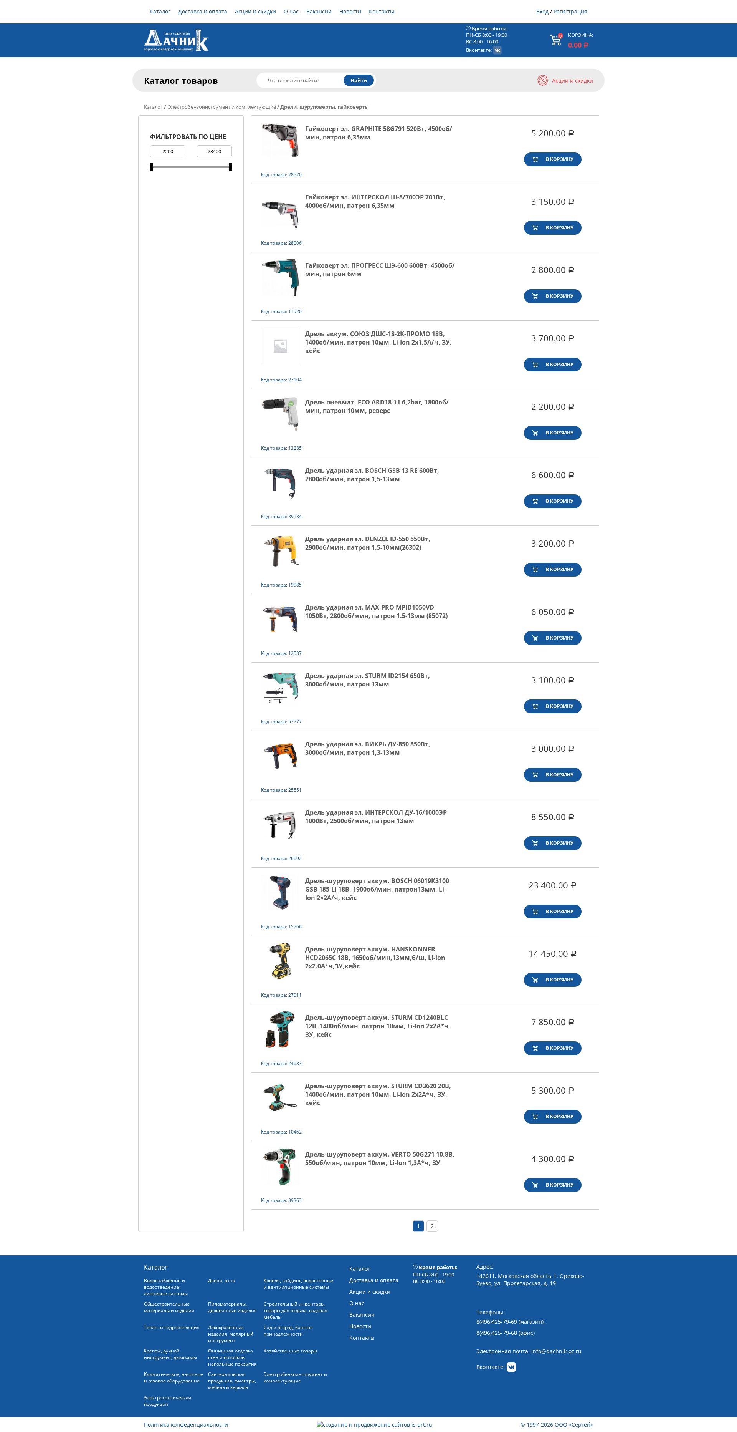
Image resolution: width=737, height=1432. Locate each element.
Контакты (381, 11)
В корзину (559, 159)
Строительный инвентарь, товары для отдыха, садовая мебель (295, 1310)
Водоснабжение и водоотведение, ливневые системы (166, 1287)
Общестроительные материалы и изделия (169, 1307)
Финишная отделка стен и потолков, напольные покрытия (232, 1357)
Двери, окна (221, 1280)
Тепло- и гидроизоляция (172, 1327)
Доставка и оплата (202, 11)
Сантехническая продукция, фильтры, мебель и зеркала (232, 1381)
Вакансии (319, 11)
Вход (542, 11)
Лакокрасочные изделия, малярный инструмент (230, 1334)
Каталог (160, 11)
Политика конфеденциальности (186, 1424)
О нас (291, 11)
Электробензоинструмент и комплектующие (221, 106)
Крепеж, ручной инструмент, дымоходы (170, 1354)
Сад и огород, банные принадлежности (288, 1330)
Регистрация (570, 11)
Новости (350, 11)
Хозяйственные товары (290, 1350)
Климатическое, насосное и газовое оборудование (173, 1377)
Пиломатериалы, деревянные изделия (232, 1307)
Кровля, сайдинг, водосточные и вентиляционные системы (298, 1283)
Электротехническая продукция (167, 1400)
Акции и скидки (255, 11)
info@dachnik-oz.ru (556, 1351)
